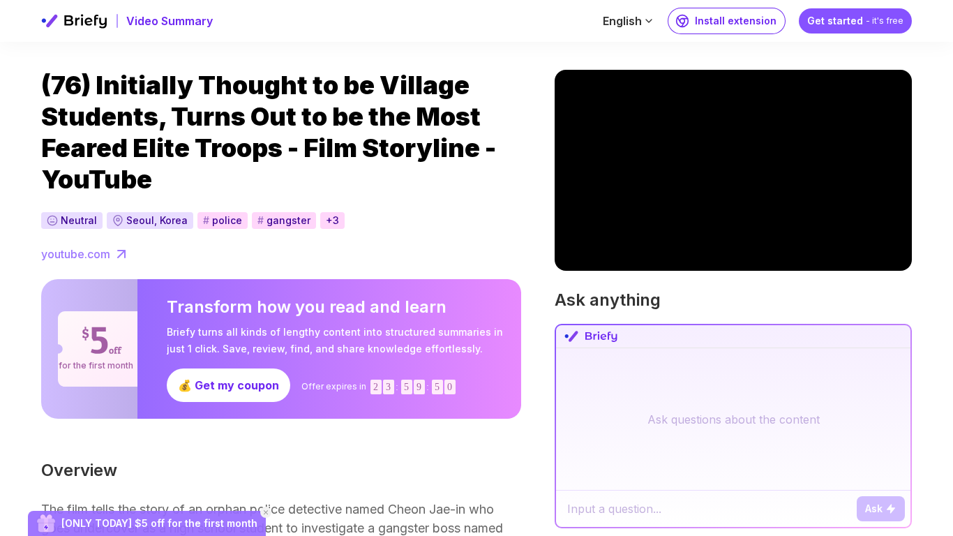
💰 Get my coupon (228, 385)
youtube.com (75, 254)
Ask (874, 508)
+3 (332, 220)
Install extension (735, 21)
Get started (855, 21)
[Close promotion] (265, 512)
